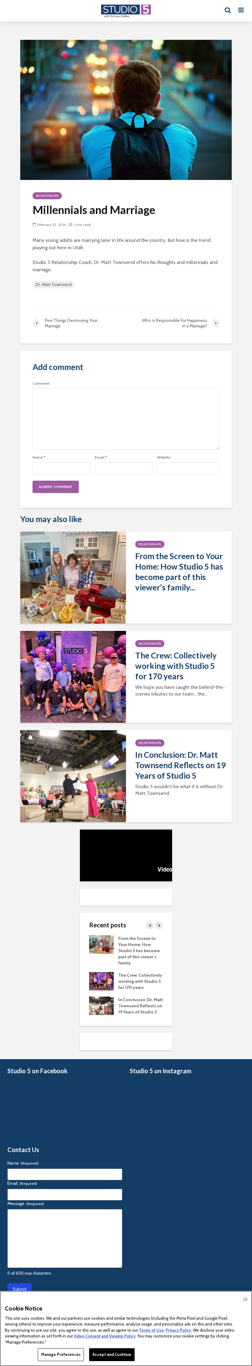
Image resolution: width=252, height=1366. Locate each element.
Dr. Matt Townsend (54, 284)
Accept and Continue (112, 1354)
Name (39, 457)
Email (101, 457)
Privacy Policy (178, 1330)
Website (163, 457)
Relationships (47, 196)
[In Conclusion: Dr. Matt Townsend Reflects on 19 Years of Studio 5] (73, 776)
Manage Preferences (61, 1354)
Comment (41, 383)
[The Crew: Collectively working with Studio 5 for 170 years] (73, 676)
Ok (245, 1299)
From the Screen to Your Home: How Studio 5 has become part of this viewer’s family (139, 951)
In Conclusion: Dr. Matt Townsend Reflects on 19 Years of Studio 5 (180, 765)
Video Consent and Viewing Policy (105, 1336)
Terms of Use (151, 1330)
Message (25, 1203)
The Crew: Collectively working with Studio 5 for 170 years (176, 666)
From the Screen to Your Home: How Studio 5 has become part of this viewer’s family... (179, 571)
